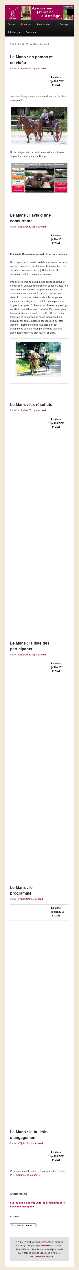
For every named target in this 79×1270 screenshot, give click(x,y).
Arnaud (42, 68)
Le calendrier (44, 24)
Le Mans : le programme (21, 890)
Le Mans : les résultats (31, 404)
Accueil (12, 24)
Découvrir (26, 24)
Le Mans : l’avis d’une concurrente (30, 218)
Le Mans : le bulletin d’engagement (29, 1134)
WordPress (47, 1245)
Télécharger (14, 32)
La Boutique (62, 24)
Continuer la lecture (28, 1175)
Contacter (31, 32)
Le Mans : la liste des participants (29, 646)
